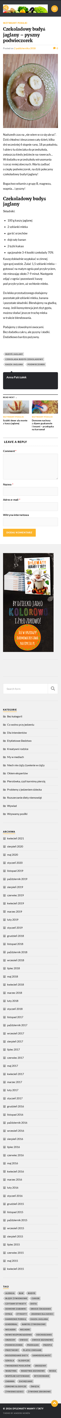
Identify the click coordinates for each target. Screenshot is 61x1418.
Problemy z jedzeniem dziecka (24, 789)
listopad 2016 (15, 1114)
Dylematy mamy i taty (28, 1408)
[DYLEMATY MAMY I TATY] (25, 8)
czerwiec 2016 (15, 1155)
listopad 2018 (15, 943)
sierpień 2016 (15, 1138)
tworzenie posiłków (17, 1366)
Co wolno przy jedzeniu (20, 724)
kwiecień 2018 (15, 984)
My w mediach (15, 757)
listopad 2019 (15, 870)
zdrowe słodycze (15, 1386)
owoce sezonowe (42, 1340)
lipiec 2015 (13, 1244)
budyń (31, 1293)
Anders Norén (22, 1413)
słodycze (23, 1360)
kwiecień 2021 (15, 838)
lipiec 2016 (13, 1146)
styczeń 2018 (15, 1008)
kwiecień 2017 (15, 1073)
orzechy (10, 1340)
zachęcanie (26, 1381)
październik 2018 (17, 952)
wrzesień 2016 (15, 1130)
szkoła (9, 1360)
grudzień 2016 (15, 1106)
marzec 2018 (14, 992)
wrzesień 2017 (15, 1033)
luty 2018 (12, 1000)
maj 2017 (12, 1065)
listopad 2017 (15, 1017)
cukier (35, 1298)
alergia (10, 1293)
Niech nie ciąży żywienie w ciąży (26, 765)
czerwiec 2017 (15, 1057)
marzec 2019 (14, 911)
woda (52, 1371)
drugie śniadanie (41, 1309)
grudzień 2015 (15, 1203)
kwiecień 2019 (15, 903)
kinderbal (11, 1324)
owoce (24, 1340)
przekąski (33, 1345)
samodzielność (42, 1355)
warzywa (11, 1371)
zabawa (10, 1381)
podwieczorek (36, 364)
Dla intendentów (17, 732)
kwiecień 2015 (15, 1268)
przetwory (12, 1350)
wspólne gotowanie (17, 1376)
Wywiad (12, 805)
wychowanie (41, 1376)
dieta (33, 1304)
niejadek (10, 1329)
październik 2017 (17, 1025)
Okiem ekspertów (17, 773)
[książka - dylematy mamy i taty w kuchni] (28, 650)
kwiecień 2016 (15, 1171)
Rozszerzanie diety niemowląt (24, 797)
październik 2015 (17, 1220)
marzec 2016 (14, 1179)
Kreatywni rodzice (17, 748)
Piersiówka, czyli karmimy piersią (26, 781)
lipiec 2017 (13, 1049)
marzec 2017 (14, 1082)
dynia (8, 1314)
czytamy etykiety (15, 1304)
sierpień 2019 (15, 887)
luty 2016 (12, 1187)
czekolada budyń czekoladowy (24, 359)
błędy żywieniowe (16, 1298)
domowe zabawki (15, 1309)
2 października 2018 (25, 48)
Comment (9, 451)
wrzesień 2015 (15, 1228)
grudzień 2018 (15, 935)
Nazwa (8, 484)
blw (21, 1293)
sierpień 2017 (15, 1041)
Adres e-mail (11, 499)
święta (35, 1386)
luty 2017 (12, 1090)
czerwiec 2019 (15, 895)
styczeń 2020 (15, 862)
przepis (47, 1345)
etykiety (22, 1314)
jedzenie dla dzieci (42, 1314)
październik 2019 (17, 879)
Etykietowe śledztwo (19, 740)
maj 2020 (12, 854)
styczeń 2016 (15, 1195)
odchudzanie (44, 1335)
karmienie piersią (15, 1319)
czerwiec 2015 (15, 1252)
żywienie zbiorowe (39, 1391)
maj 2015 (12, 1260)
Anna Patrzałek (16, 377)
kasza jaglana (14, 364)
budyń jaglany (14, 354)
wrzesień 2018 (15, 960)
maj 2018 (12, 976)
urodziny (40, 1366)
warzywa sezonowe (33, 1371)
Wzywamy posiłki (15, 23)
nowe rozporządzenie (18, 1335)
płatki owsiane (32, 1350)
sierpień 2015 (15, 1236)
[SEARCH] (53, 688)
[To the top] (54, 1403)
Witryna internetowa (16, 515)
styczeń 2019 (15, 927)
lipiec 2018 (13, 968)
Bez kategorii (14, 716)
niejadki (25, 1329)
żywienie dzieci (14, 1391)
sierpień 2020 (15, 846)
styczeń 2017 (15, 1098)
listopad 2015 (15, 1212)
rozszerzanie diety (16, 1355)
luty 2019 (12, 919)
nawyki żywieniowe (34, 1324)
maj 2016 (12, 1163)
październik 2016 (17, 1122)
